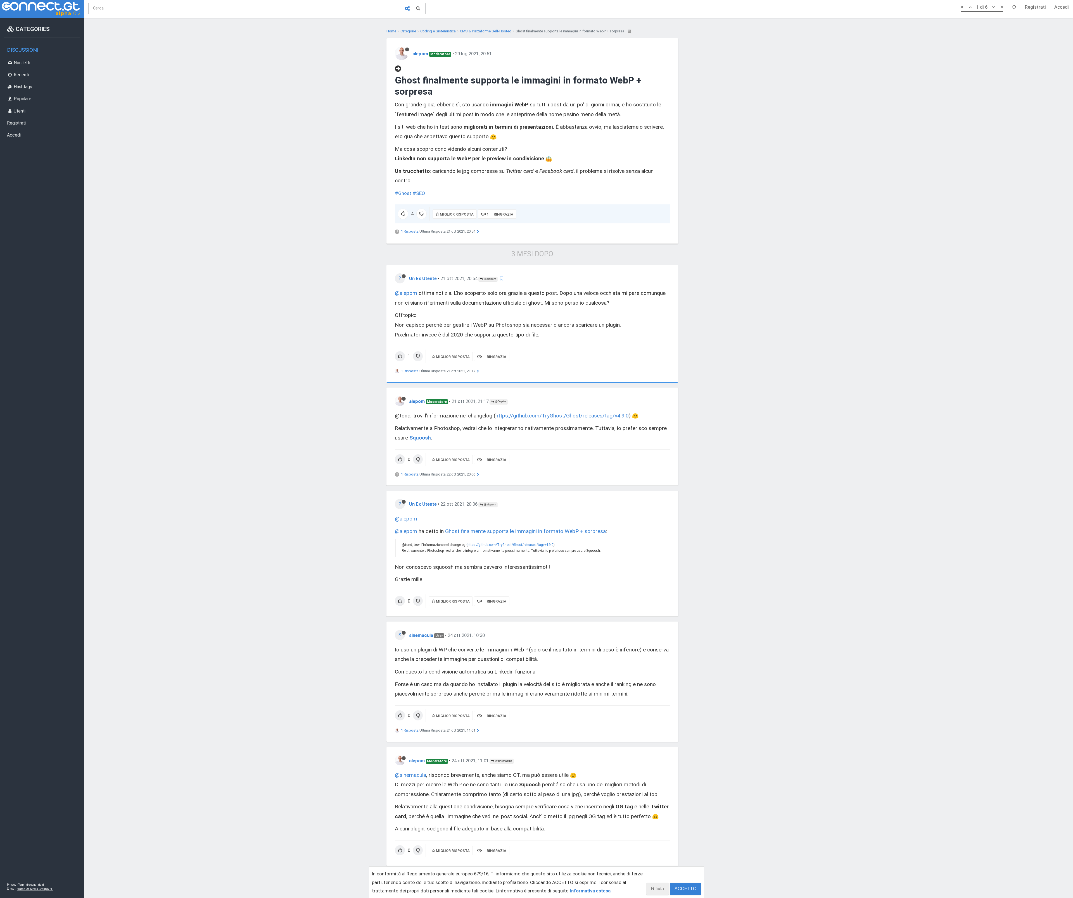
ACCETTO (685, 888)
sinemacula (421, 635)
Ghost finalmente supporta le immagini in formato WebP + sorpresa (525, 531)
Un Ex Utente (423, 278)
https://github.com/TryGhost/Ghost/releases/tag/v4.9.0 (562, 415)
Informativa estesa (590, 891)
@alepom (489, 278)
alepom (420, 53)
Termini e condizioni (31, 884)
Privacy (11, 884)
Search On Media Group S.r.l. (35, 888)
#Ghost (403, 193)
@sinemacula (503, 760)
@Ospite (500, 401)
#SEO (419, 193)
